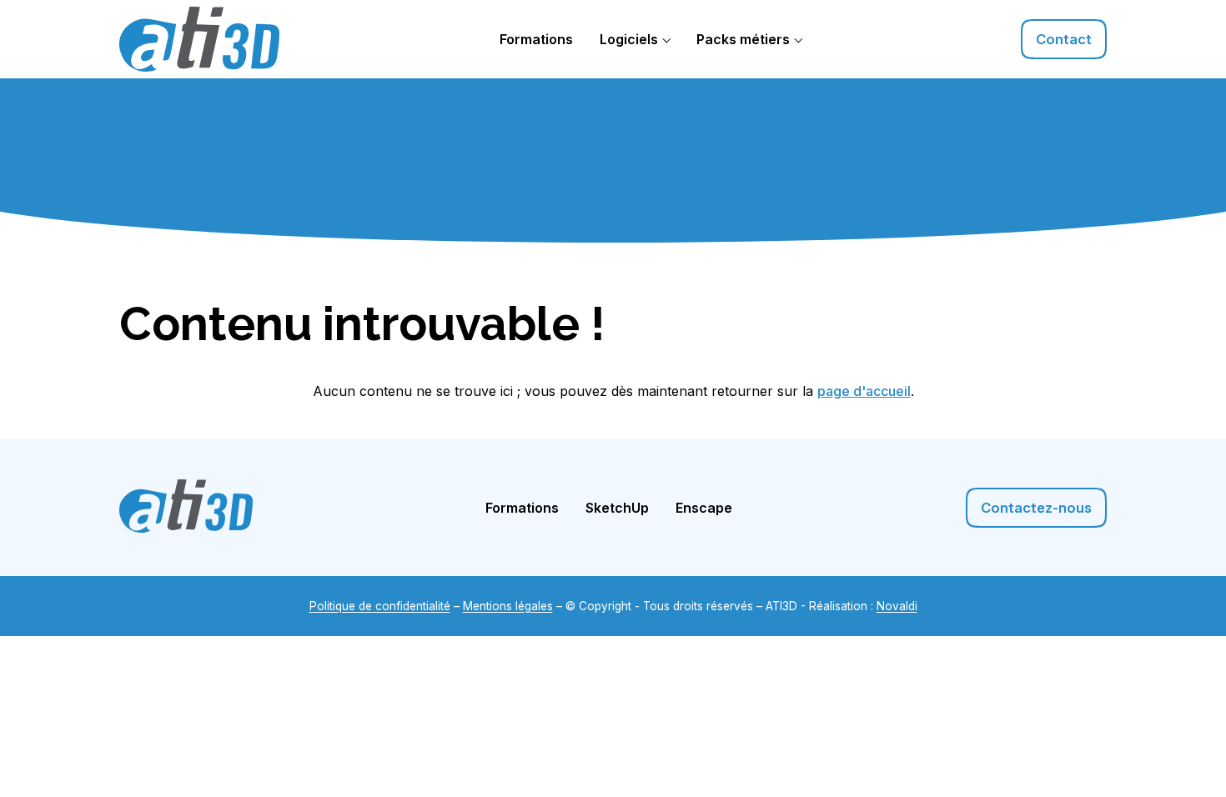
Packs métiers (743, 39)
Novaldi (897, 606)
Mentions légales (508, 606)
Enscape (704, 507)
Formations (536, 39)
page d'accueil (864, 391)
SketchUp (617, 507)
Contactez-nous (1036, 507)
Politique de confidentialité (379, 606)
